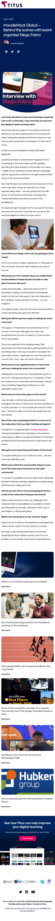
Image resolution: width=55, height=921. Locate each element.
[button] (6, 52)
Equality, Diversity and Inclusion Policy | (30, 902)
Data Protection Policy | (36, 901)
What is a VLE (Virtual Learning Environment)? (24, 581)
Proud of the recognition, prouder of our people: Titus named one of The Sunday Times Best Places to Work (27, 711)
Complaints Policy (39, 904)
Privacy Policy (8, 901)
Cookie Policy (20, 901)
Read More (5, 586)
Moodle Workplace (39, 429)
